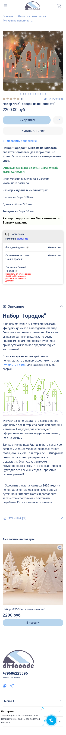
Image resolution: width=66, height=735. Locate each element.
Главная (8, 16)
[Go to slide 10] (42, 94)
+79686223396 (15, 673)
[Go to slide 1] (20, 94)
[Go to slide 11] (45, 94)
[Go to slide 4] (28, 94)
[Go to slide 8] (38, 94)
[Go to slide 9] (40, 94)
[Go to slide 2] (23, 94)
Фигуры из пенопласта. (18, 20)
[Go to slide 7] (35, 94)
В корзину (33, 622)
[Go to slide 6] (33, 94)
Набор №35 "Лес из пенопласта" (24, 609)
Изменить (23, 238)
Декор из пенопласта (32, 16)
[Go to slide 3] (25, 94)
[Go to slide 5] (30, 94)
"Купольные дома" (15, 364)
